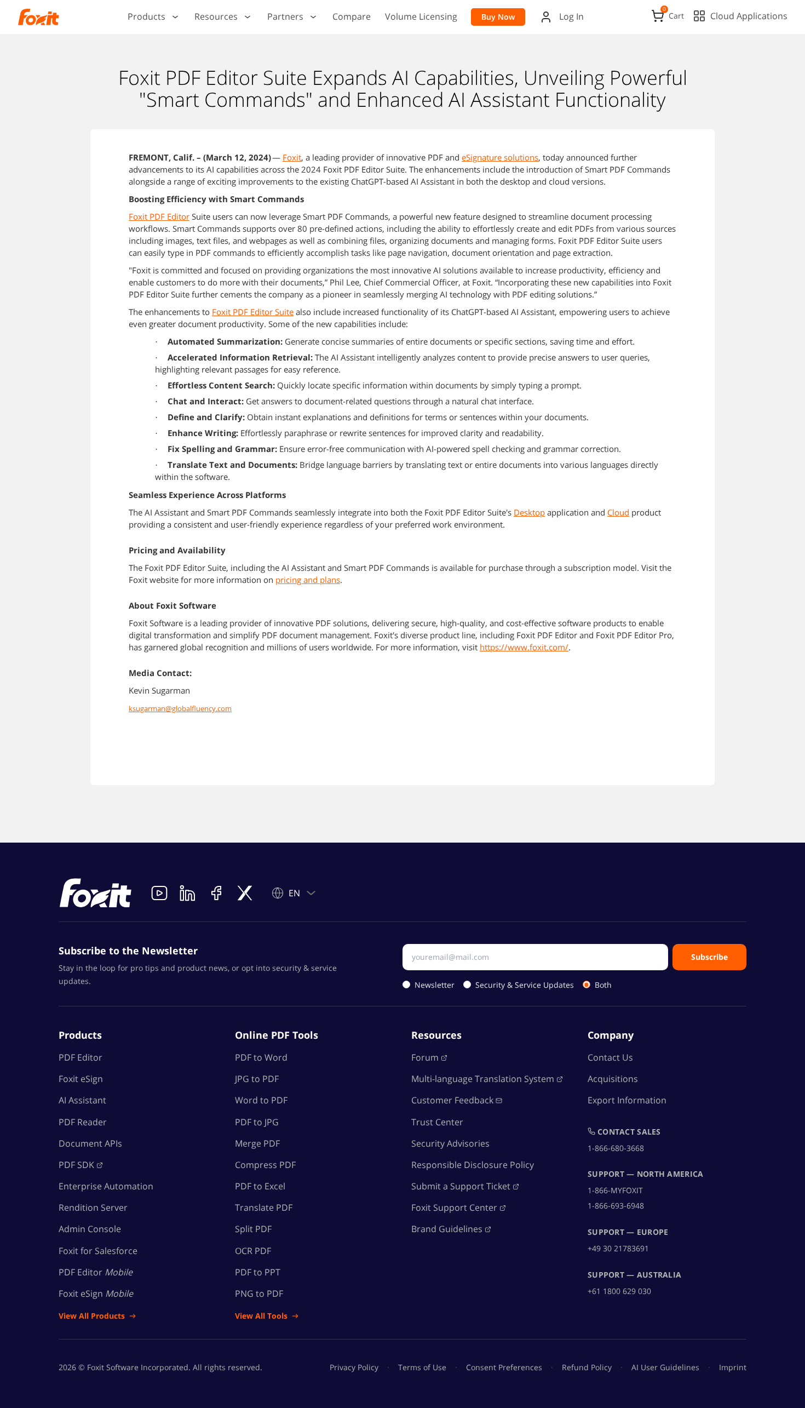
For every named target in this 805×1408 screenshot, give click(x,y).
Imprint (732, 1367)
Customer (452, 1100)
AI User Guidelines (665, 1367)
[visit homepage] (96, 893)
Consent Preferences (504, 1367)
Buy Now (498, 17)
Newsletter (435, 985)
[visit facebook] (216, 893)
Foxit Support (454, 1207)
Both (603, 985)
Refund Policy (587, 1367)
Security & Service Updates (524, 985)
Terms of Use (422, 1367)
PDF (76, 1165)
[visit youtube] (159, 893)
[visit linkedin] (188, 893)
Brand (446, 1229)
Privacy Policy (354, 1367)
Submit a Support (460, 1186)
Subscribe (709, 957)
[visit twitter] (245, 893)
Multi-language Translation (482, 1079)
